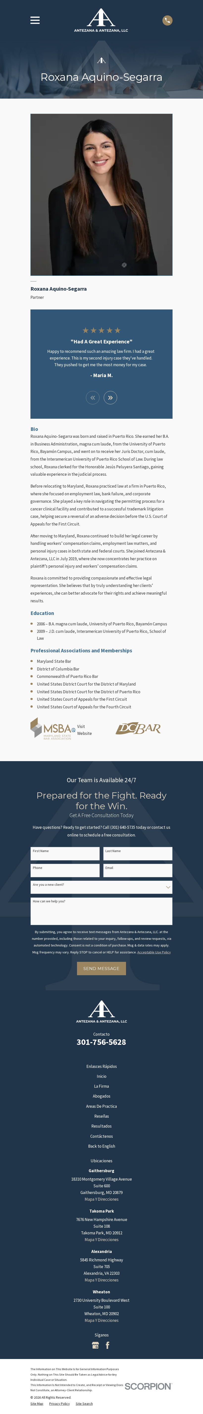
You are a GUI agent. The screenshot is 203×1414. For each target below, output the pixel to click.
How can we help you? (49, 901)
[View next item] (110, 398)
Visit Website (84, 730)
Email (109, 868)
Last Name (113, 851)
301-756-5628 (101, 1042)
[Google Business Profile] (95, 1345)
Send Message (101, 968)
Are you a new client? (48, 885)
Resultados (101, 1126)
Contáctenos (101, 1136)
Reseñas (101, 1116)
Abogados (101, 1096)
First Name (41, 851)
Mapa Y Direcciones (102, 1199)
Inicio (101, 1076)
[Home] (101, 20)
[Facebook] (107, 1345)
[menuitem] (36, 1404)
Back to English (101, 1146)
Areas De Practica (101, 1106)
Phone (37, 868)
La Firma (101, 1086)
